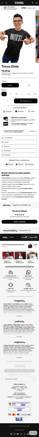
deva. (10, 350)
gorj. (12, 354)
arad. (4, 349)
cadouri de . (14, 328)
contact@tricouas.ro (21, 394)
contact (29, 370)
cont (8, 370)
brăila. (32, 348)
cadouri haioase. (26, 330)
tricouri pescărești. (28, 313)
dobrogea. (17, 346)
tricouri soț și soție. (8, 310)
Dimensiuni (7, 150)
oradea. (28, 348)
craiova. (11, 348)
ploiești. (24, 348)
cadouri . (7, 324)
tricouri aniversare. (13, 305)
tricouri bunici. (15, 308)
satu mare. (15, 350)
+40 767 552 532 (20, 393)
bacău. (15, 349)
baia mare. (24, 349)
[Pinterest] (28, 434)
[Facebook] (11, 434)
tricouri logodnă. (29, 309)
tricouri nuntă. (12, 309)
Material (6, 146)
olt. (19, 353)
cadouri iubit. (14, 331)
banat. (23, 345)
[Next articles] (35, 258)
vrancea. (8, 354)
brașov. (16, 348)
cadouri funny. (24, 324)
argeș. (11, 353)
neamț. (27, 352)
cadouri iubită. (21, 331)
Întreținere (7, 155)
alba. (4, 354)
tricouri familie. (19, 306)
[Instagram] (14, 434)
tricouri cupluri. (23, 308)
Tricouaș (16, 426)
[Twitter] (24, 434)
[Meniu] (2, 3)
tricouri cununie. (20, 309)
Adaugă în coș (26, 101)
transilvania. (17, 345)
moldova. (27, 345)
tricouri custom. (12, 312)
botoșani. (5, 350)
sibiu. (11, 349)
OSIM (27, 397)
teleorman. (23, 353)
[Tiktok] (21, 434)
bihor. (10, 352)
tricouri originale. (28, 312)
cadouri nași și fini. (27, 332)
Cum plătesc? (8, 137)
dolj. (8, 352)
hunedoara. (6, 353)
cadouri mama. (25, 326)
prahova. (30, 350)
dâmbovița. (22, 352)
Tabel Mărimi (32, 131)
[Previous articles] (4, 258)
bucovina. (11, 346)
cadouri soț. (11, 330)
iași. (21, 346)
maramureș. (16, 352)
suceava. (20, 350)
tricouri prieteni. (18, 310)
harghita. (21, 354)
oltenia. (32, 345)
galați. (19, 348)
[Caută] (6, 3)
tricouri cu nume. (23, 305)
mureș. (19, 349)
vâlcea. (16, 353)
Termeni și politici (19, 430)
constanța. (6, 348)
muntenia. (6, 346)
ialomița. (31, 354)
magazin (32, 237)
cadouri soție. (18, 330)
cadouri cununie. (7, 332)
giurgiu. (16, 354)
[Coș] (37, 3)
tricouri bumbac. (17, 313)
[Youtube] (18, 434)
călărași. (26, 354)
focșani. (25, 350)
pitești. (8, 349)
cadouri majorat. (7, 334)
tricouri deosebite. (8, 313)
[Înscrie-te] (34, 379)
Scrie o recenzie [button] (19, 222)
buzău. (29, 349)
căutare (21, 370)
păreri (14, 370)
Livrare (6, 142)
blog (23, 237)
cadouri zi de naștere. (18, 334)
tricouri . (7, 304)
